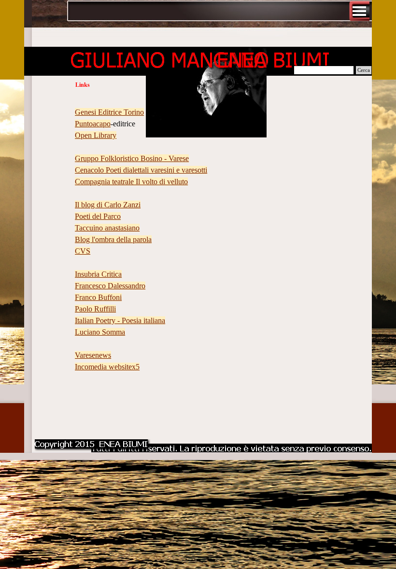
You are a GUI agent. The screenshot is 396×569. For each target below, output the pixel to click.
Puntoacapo (93, 124)
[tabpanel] (198, 263)
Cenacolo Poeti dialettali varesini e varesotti (141, 170)
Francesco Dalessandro (110, 286)
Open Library (95, 135)
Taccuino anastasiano (107, 228)
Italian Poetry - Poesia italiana (120, 320)
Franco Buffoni (98, 297)
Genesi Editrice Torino (109, 112)
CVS (82, 251)
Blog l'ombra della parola (113, 239)
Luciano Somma (100, 332)
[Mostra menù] (359, 11)
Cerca (363, 70)
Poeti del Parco (98, 216)
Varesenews (93, 355)
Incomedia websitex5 (107, 367)
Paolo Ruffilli (95, 309)
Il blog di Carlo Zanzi (108, 205)
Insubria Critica (98, 274)
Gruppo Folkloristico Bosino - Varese (132, 158)
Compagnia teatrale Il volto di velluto (131, 181)
